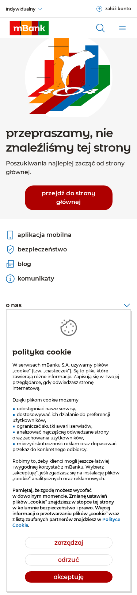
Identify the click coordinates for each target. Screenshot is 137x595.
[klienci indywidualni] (29, 28)
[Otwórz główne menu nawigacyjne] (122, 28)
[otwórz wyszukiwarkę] (100, 28)
